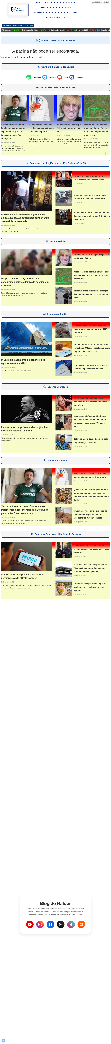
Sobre (75, 12)
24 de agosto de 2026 (80, 355)
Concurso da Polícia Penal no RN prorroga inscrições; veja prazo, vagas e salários (91, 549)
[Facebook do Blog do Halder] (50, 924)
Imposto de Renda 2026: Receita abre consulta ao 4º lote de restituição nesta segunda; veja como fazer (91, 348)
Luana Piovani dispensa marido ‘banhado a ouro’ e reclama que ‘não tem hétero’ (90, 401)
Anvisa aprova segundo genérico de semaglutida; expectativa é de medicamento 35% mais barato (90, 514)
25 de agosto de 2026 (12, 135)
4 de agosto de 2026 (79, 183)
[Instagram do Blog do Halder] (40, 924)
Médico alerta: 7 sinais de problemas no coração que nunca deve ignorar (17, 128)
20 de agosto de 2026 (80, 446)
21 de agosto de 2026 (8, 434)
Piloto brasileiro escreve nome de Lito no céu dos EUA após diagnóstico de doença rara (91, 275)
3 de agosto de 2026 (79, 223)
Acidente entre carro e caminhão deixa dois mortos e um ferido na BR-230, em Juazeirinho (91, 216)
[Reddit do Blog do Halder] (81, 924)
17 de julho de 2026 (79, 594)
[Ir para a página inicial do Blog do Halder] (18, 10)
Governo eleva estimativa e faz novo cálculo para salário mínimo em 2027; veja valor (90, 329)
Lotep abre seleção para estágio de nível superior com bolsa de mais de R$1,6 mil (90, 587)
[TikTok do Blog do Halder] (71, 924)
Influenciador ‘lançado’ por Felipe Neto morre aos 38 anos (45, 128)
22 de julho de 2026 (79, 575)
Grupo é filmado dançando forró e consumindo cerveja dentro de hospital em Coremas (25, 282)
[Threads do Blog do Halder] (60, 924)
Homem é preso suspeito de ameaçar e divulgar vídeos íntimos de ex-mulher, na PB (91, 294)
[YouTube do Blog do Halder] (30, 924)
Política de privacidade (55, 17)
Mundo (43, 7)
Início (38, 2)
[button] (34, 77)
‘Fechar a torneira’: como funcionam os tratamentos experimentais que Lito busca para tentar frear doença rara (24, 510)
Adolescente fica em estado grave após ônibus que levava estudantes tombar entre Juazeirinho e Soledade (25, 218)
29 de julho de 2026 (79, 556)
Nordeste (38, 12)
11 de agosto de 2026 (8, 582)
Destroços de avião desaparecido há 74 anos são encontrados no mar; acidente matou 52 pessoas (90, 568)
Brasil (47, 2)
